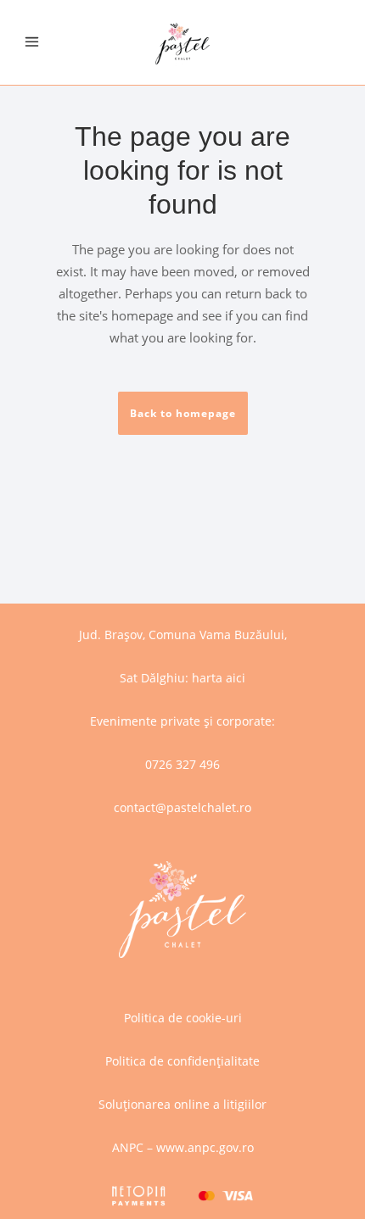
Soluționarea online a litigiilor (182, 1104)
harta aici (218, 678)
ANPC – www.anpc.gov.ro (183, 1147)
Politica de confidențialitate (182, 1061)
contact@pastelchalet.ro (182, 807)
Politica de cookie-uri (183, 1018)
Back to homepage (183, 413)
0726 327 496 (182, 764)
